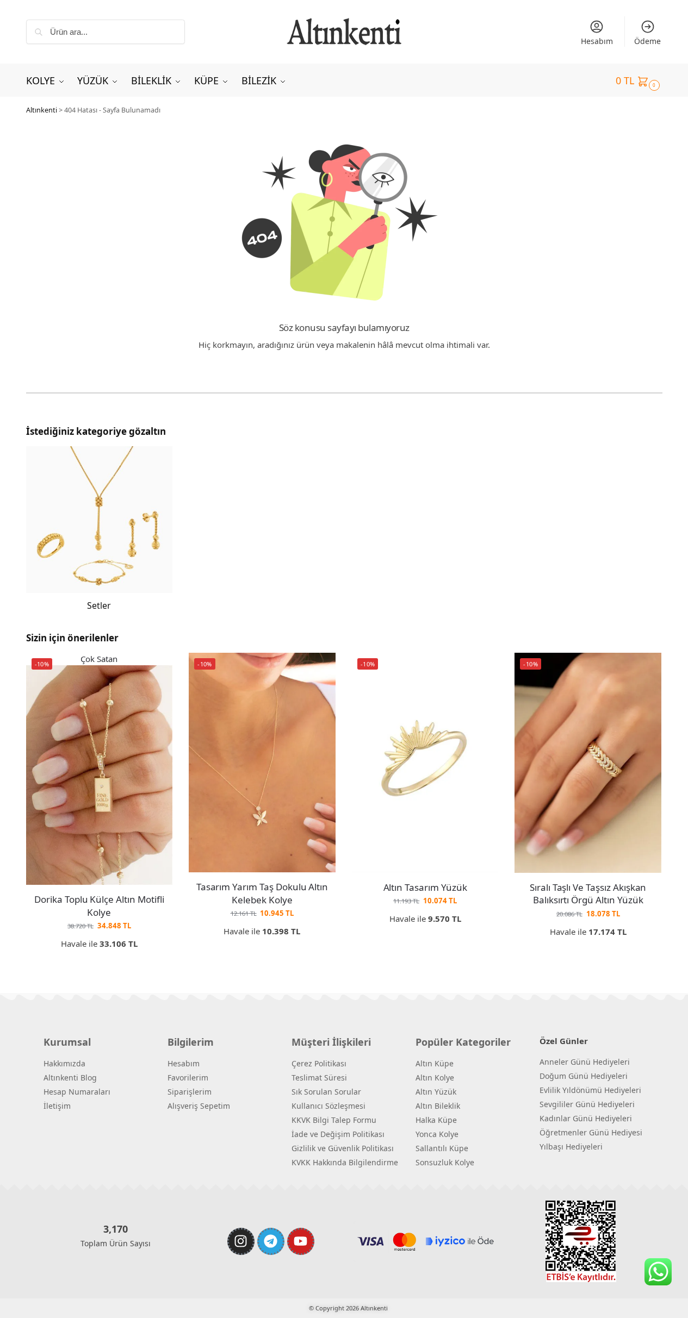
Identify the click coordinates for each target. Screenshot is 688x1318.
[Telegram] (270, 1241)
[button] (639, 80)
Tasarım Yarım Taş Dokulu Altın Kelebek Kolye (262, 893)
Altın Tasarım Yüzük (425, 887)
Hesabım (597, 41)
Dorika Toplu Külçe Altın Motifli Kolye (99, 906)
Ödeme (647, 41)
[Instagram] (241, 1241)
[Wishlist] (156, 669)
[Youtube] (300, 1241)
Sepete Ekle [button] (99, 961)
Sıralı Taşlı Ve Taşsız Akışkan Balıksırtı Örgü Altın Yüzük (588, 894)
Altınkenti (41, 110)
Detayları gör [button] (425, 936)
